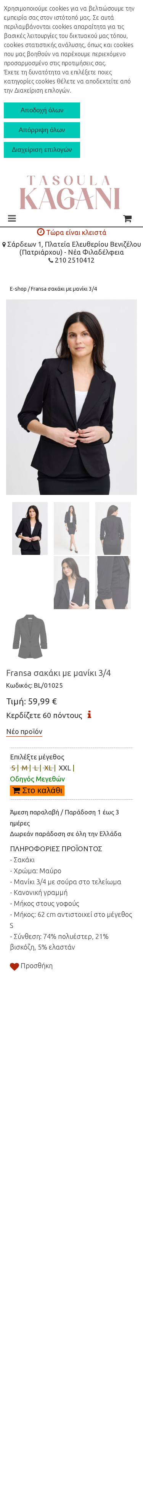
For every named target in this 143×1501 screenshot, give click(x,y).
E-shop (19, 289)
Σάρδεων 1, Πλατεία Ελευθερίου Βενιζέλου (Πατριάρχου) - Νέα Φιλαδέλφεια (73, 248)
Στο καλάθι (41, 790)
